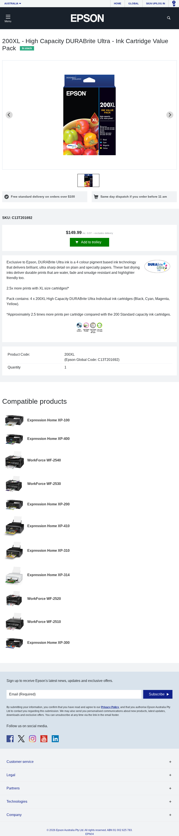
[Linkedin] (55, 738)
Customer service (20, 762)
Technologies (17, 801)
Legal (11, 775)
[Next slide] (169, 114)
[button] (88, 180)
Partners (13, 788)
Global (133, 3)
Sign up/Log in (155, 3)
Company (14, 815)
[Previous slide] (9, 114)
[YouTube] (43, 738)
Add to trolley (90, 242)
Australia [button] (11, 3)
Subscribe (157, 694)
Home (117, 3)
